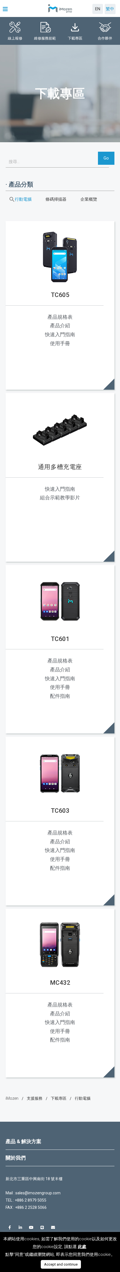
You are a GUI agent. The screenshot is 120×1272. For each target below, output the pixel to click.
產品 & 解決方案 (23, 1141)
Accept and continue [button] (61, 1264)
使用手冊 (60, 343)
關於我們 (16, 1158)
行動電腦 (23, 199)
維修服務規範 (45, 38)
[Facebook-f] (9, 1227)
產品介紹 (60, 325)
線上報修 (15, 38)
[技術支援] (34, 1098)
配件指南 (60, 696)
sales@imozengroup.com (38, 1193)
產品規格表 (60, 317)
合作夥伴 (105, 38)
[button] (6, 9)
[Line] (42, 1227)
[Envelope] (53, 1227)
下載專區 (75, 38)
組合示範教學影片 (60, 497)
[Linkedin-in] (20, 1227)
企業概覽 (88, 199)
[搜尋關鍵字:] (57, 161)
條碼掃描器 (55, 199)
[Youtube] (31, 1227)
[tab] (60, 1141)
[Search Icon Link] (12, 199)
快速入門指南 (60, 334)
